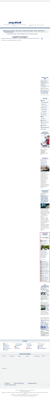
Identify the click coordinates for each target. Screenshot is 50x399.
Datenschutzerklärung (19, 383)
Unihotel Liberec (45, 165)
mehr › (42, 187)
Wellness (42, 323)
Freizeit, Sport (44, 105)
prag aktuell (15, 22)
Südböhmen (43, 240)
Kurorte (43, 118)
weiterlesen (43, 257)
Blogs (36, 33)
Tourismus (44, 123)
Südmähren (43, 261)
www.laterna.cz (43, 194)
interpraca (38, 392)
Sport (29, 33)
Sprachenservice (45, 121)
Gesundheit (44, 111)
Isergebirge (45, 162)
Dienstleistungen (45, 102)
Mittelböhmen (44, 280)
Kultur (26, 33)
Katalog (10, 32)
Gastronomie (44, 107)
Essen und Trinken (27, 30)
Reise (35, 30)
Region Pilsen (44, 242)
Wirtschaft (22, 33)
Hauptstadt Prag (44, 277)
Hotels (42, 162)
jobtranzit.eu (13, 394)
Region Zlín (43, 275)
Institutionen (44, 114)
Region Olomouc (44, 279)
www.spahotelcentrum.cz (45, 320)
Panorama (32, 33)
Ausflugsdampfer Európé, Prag (47, 308)
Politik (18, 33)
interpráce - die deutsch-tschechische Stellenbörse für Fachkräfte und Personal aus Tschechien (45, 85)
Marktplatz (41, 30)
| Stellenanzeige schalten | (12, 33)
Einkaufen (19, 30)
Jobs (6, 32)
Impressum (7, 383)
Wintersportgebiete (45, 127)
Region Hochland (44, 266)
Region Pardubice (44, 264)
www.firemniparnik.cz (44, 303)
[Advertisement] (25, 11)
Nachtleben (44, 120)
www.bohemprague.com (45, 90)
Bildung (43, 100)
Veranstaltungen (10, 30)
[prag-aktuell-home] (4, 31)
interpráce (3, 392)
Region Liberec (44, 270)
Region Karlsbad (44, 262)
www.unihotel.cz (43, 161)
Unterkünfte (44, 125)
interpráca (21, 392)
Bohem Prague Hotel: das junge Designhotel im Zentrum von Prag (44, 92)
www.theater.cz (43, 288)
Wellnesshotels (43, 322)
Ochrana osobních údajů (10, 385)
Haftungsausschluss (32, 383)
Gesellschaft (44, 109)
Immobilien (44, 113)
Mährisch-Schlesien (45, 271)
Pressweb (16, 395)
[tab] (45, 240)
